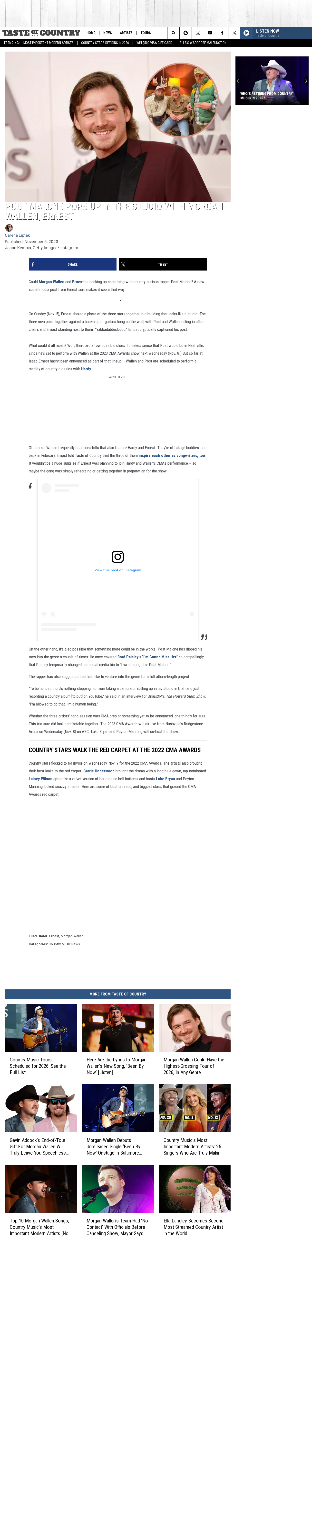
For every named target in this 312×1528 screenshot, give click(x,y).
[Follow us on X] (234, 33)
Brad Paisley (128, 656)
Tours (146, 33)
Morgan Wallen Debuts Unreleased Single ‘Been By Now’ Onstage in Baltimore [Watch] (113, 1146)
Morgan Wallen (51, 281)
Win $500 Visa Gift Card (154, 43)
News (107, 33)
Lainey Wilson (40, 778)
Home (91, 33)
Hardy (86, 368)
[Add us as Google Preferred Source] (186, 33)
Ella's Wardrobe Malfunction (203, 43)
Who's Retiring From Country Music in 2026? (266, 95)
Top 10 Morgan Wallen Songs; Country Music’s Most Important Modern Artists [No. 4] (40, 1227)
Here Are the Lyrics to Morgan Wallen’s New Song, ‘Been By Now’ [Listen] (116, 1066)
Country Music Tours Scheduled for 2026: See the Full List (38, 1066)
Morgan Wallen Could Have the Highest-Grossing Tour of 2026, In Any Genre (194, 1066)
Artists (126, 33)
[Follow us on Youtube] (210, 33)
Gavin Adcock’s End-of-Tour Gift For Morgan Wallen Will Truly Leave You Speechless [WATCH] (38, 1146)
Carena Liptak (17, 235)
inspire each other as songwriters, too (172, 455)
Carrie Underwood (99, 771)
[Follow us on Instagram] (198, 33)
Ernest (78, 281)
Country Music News (64, 944)
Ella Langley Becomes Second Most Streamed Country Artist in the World (194, 1227)
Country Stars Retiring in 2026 (105, 43)
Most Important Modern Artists (48, 43)
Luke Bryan (165, 778)
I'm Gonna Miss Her (159, 656)
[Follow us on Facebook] (222, 33)
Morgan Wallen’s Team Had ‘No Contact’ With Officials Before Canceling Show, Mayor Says (117, 1227)
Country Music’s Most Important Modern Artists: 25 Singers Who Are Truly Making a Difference (193, 1146)
